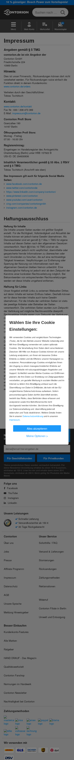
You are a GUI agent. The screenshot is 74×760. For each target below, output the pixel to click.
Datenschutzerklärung (33, 416)
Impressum (14, 419)
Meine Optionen (37, 436)
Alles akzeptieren (37, 428)
